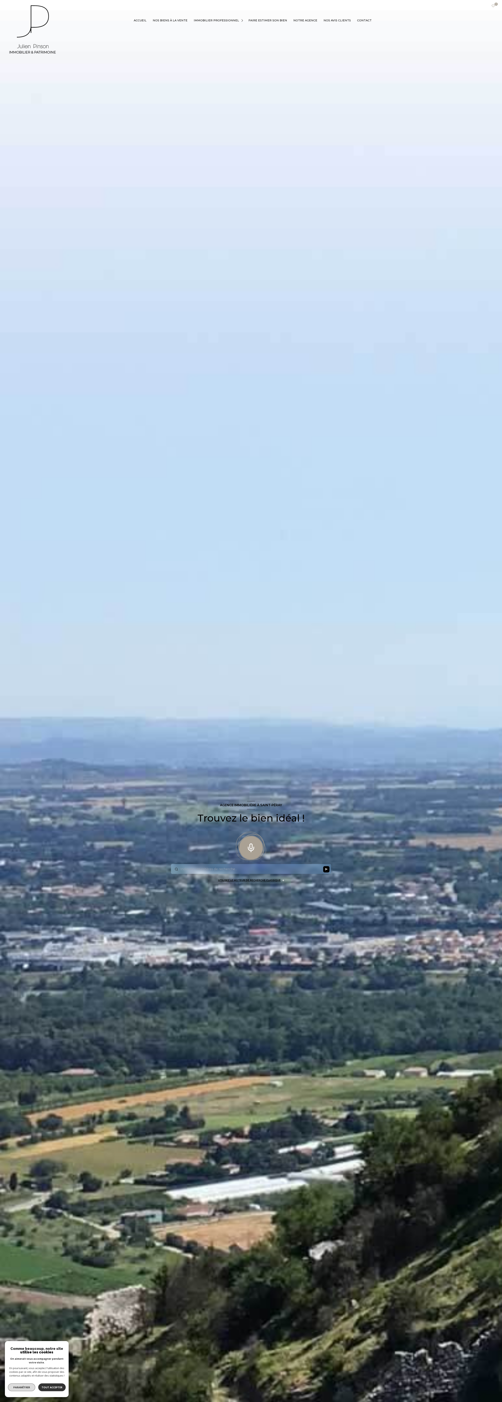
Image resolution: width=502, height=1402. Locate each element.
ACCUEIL (140, 20)
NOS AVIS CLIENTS (337, 20)
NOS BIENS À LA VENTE (170, 20)
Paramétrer (21, 1387)
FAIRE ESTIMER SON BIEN (267, 20)
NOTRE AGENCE (305, 20)
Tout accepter (52, 1387)
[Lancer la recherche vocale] (251, 847)
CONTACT (364, 20)
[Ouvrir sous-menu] (243, 20)
